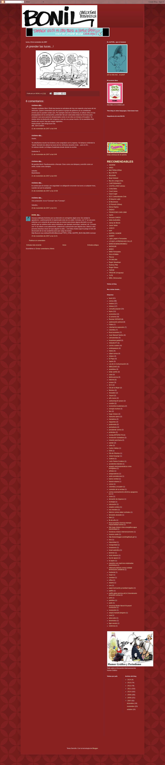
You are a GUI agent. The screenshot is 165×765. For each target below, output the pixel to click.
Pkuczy (111, 257)
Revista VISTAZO (115, 319)
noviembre (131, 706)
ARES (111, 168)
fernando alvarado (115, 515)
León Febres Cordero (116, 461)
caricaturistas (113, 338)
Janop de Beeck (114, 223)
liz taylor (112, 561)
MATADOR (112, 246)
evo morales (113, 510)
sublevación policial (116, 322)
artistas (111, 471)
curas (111, 496)
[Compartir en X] (60, 93)
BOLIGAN (112, 175)
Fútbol (111, 324)
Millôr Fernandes (115, 252)
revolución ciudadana (116, 438)
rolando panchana (115, 440)
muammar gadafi (115, 340)
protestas (112, 432)
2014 (129, 680)
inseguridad (113, 545)
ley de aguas (113, 558)
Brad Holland (113, 178)
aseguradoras (114, 474)
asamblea (112, 369)
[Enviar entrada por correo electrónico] (50, 93)
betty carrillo (113, 372)
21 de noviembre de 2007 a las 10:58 (45, 191)
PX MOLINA (113, 259)
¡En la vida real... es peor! (116, 75)
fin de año (112, 520)
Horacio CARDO (115, 217)
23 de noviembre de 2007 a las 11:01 (45, 236)
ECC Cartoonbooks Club (117, 196)
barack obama (114, 481)
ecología (112, 502)
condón (111, 403)
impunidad (112, 542)
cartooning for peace (116, 401)
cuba (110, 374)
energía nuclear (114, 409)
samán (111, 443)
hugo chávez (113, 414)
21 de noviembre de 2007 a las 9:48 (44, 129)
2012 (129, 686)
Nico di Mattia (113, 254)
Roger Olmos (113, 267)
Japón (111, 361)
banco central (113, 479)
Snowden (112, 393)
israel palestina (114, 550)
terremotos (112, 621)
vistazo (111, 356)
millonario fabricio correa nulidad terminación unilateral (120, 568)
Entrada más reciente (33, 245)
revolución (112, 610)
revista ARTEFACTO (116, 435)
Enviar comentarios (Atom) (45, 249)
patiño (111, 591)
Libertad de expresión (116, 327)
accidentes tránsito (115, 464)
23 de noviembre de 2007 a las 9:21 (44, 208)
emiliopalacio (113, 348)
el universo (113, 317)
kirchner (112, 553)
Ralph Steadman (115, 262)
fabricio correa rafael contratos (119, 512)
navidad (112, 577)
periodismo (113, 427)
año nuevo (112, 398)
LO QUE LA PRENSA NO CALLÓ (120, 241)
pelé (110, 598)
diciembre (130, 703)
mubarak (112, 572)
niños (111, 580)
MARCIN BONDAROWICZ (118, 244)
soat (110, 615)
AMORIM (112, 165)
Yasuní (111, 395)
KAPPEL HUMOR (115, 233)
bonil (110, 298)
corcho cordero (114, 345)
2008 (129, 698)
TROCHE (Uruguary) (116, 273)
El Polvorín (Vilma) (115, 204)
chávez (111, 306)
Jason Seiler (113, 225)
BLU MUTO (113, 173)
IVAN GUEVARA (114, 220)
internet (111, 380)
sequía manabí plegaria (117, 613)
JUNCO (111, 228)
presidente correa (115, 430)
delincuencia (113, 377)
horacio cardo (114, 534)
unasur (111, 382)
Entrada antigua (93, 245)
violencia (112, 626)
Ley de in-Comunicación (117, 364)
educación (112, 504)
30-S (110, 385)
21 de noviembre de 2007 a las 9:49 (44, 154)
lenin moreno (113, 555)
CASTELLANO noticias (117, 186)
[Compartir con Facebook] (62, 93)
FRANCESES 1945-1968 (118, 212)
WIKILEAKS (113, 367)
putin (110, 603)
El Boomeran (113, 202)
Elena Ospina (113, 207)
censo (111, 484)
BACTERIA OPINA (115, 170)
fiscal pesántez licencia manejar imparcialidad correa (120, 524)
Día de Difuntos (114, 453)
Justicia (111, 459)
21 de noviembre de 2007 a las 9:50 (44, 176)
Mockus (111, 390)
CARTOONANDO (115, 183)
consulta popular (115, 309)
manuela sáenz (114, 416)
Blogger (95, 748)
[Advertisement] (41, 257)
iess (110, 540)
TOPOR (111, 270)
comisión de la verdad (116, 489)
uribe (111, 445)
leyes (111, 311)
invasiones (113, 547)
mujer (111, 575)
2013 (129, 683)
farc (110, 411)
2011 (129, 689)
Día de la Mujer (114, 388)
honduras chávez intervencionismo (121, 532)
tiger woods (113, 623)
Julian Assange (114, 456)
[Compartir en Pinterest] (64, 93)
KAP (110, 231)
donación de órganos (116, 499)
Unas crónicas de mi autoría (117, 155)
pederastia (112, 424)
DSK (110, 451)
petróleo (112, 600)
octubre (130, 709)
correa (111, 301)
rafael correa (113, 353)
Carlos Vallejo (114, 448)
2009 (129, 695)
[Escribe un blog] (57, 93)
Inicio (64, 245)
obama (111, 583)
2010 (129, 692)
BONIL (34, 215)
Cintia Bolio (113, 189)
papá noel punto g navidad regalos (121, 588)
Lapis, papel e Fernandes (118, 238)
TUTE (111, 275)
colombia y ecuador (116, 487)
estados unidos (114, 507)
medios (111, 303)
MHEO (111, 249)
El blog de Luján (114, 199)
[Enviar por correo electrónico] (55, 93)
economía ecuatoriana (117, 406)
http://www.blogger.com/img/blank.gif (121, 537)
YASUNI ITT (113, 343)
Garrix (111, 215)
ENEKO (111, 210)
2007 (129, 701)
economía (112, 314)
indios (111, 351)
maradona (112, 419)
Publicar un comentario (37, 240)
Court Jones (113, 191)
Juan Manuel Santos (116, 335)
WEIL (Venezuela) (115, 278)
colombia (112, 330)
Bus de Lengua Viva (116, 181)
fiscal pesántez (114, 332)
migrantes (112, 422)
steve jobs (112, 618)
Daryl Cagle (113, 194)
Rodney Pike (113, 265)
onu (110, 585)
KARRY (111, 236)
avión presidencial (115, 476)
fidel (110, 517)
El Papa (111, 359)
